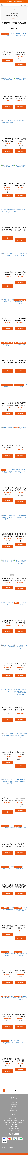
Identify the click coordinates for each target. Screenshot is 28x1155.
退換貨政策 (14, 1108)
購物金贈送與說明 (14, 1110)
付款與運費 (14, 1104)
